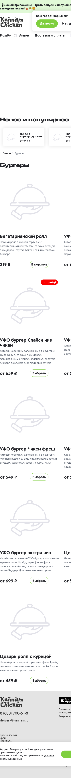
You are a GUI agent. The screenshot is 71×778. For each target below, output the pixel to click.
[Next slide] (68, 77)
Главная (7, 153)
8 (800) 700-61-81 (14, 713)
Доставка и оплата (49, 35)
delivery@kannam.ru (14, 720)
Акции (24, 35)
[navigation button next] (12, 35)
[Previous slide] (3, 77)
